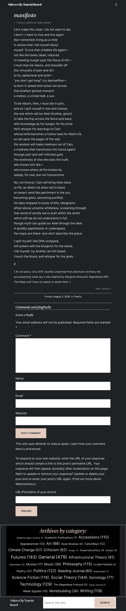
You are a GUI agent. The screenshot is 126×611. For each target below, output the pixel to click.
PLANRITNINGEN (105, 564)
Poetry (78, 296)
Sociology (101, 577)
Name (20, 378)
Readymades (101, 571)
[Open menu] (116, 4)
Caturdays (95, 544)
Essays (111, 550)
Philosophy (77, 564)
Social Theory (69, 577)
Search (105, 602)
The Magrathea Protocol (70, 584)
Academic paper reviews (29, 538)
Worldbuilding (64, 591)
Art (53, 543)
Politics (44, 570)
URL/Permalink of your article (36, 492)
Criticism (55, 550)
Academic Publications (61, 537)
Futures (24, 557)
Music (52, 564)
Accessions (94, 537)
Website (21, 413)
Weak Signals (35, 591)
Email (19, 396)
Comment (23, 335)
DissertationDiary (92, 550)
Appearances (32, 544)
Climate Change (25, 550)
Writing (91, 590)
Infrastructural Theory (91, 557)
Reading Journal (75, 571)
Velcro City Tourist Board (25, 4)
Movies (34, 564)
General (52, 557)
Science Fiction (30, 577)
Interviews (17, 564)
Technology (36, 584)
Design (73, 550)
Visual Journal (97, 585)
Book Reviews (72, 543)
